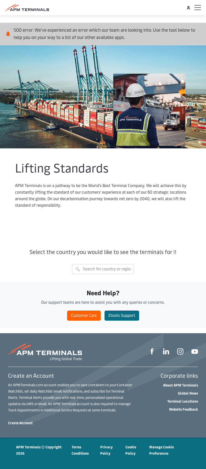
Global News (188, 393)
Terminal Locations (182, 401)
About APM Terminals (180, 385)
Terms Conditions (80, 450)
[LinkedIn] (166, 352)
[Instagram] (180, 352)
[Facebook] (152, 352)
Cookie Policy (130, 450)
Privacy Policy (106, 450)
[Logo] (27, 7)
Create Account (20, 422)
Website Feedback (183, 409)
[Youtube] (194, 352)
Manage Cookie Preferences (161, 450)
